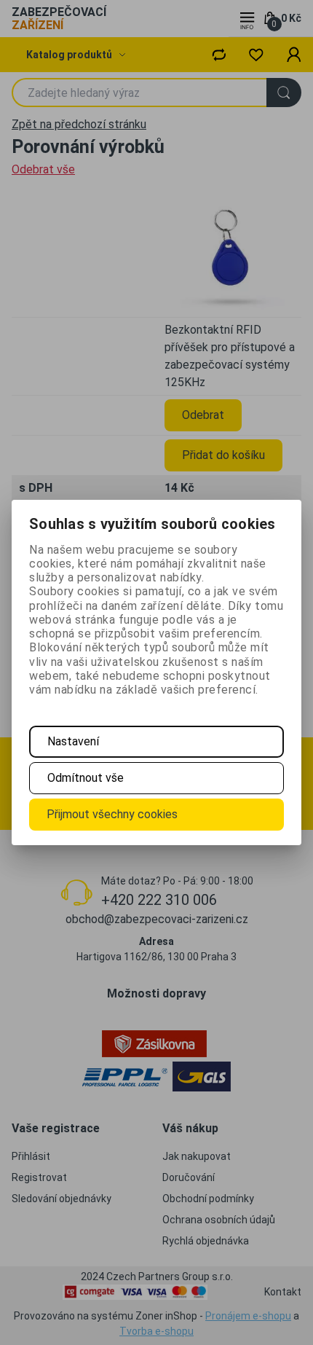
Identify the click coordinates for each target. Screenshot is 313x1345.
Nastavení (73, 741)
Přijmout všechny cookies (112, 814)
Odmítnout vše (85, 778)
